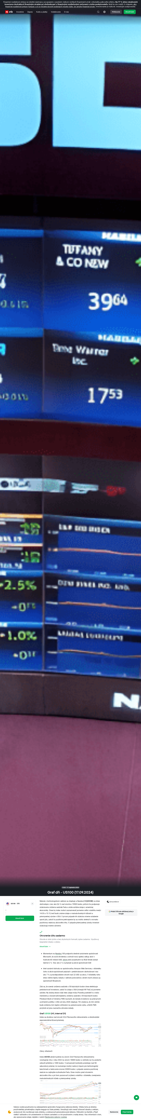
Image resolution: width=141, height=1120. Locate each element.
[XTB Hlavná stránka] (9, 12)
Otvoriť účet (129, 12)
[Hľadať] (98, 12)
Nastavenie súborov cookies (56, 1117)
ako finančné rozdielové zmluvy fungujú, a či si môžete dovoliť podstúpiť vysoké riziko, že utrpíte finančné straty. (70, 5)
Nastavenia (114, 1112)
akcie (65, 960)
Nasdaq (58, 953)
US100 (47, 1013)
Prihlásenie (116, 12)
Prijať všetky (127, 1112)
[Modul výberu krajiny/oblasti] (104, 12)
